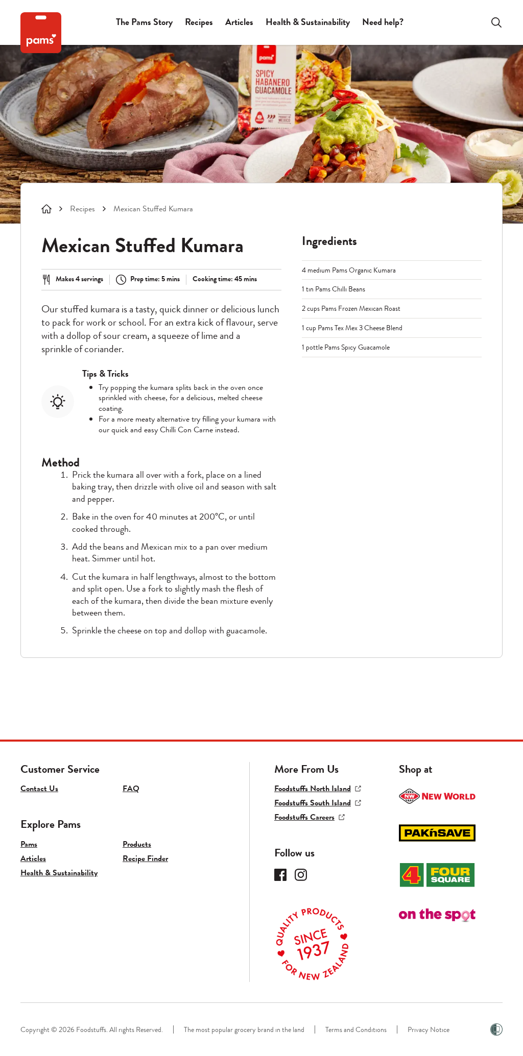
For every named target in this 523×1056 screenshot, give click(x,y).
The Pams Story (144, 22)
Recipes (199, 22)
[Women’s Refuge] (496, 1029)
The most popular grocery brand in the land (244, 1029)
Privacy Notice (428, 1029)
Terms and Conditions (356, 1029)
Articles (239, 22)
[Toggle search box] (490, 22)
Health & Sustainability (308, 22)
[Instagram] (301, 875)
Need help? (382, 22)
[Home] (46, 209)
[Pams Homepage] (40, 32)
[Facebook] (280, 875)
